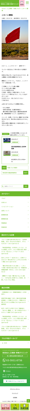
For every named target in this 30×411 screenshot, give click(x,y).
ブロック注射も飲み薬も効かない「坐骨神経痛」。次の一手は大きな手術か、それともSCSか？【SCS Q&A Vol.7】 (14, 241)
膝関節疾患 (4, 219)
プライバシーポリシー (15, 389)
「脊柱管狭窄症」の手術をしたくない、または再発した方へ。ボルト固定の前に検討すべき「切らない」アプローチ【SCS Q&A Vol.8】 (14, 250)
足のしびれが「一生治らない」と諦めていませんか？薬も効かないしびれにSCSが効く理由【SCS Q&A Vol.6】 (14, 260)
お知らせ (4, 202)
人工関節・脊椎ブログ (13, 8)
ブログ (3, 198)
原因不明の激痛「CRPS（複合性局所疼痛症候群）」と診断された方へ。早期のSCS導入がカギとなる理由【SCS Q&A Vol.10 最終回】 (13, 301)
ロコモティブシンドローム (18, 160)
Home (4, 8)
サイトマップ (15, 393)
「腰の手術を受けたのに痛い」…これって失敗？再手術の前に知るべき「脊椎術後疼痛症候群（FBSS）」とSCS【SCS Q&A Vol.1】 (14, 269)
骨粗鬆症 (4, 223)
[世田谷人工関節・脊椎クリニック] (9, 3)
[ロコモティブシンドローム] (7, 153)
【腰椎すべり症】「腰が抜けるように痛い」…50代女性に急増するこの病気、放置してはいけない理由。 (13, 278)
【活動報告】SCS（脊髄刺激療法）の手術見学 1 (13, 293)
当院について (5, 211)
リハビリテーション (7, 207)
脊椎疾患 (4, 227)
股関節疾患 (15, 142)
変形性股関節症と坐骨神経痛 (18, 147)
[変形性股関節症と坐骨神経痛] (7, 140)
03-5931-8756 (14, 360)
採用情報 (15, 397)
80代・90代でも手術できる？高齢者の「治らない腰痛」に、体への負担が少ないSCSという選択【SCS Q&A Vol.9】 (14, 310)
